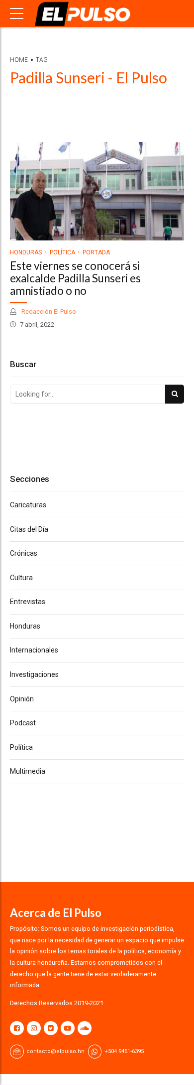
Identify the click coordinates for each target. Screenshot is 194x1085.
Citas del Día (29, 529)
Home (19, 59)
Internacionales (34, 650)
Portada (96, 252)
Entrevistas (27, 602)
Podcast (23, 723)
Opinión (22, 699)
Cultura (21, 578)
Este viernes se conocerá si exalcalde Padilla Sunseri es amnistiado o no (75, 278)
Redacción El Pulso (48, 311)
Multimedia (27, 771)
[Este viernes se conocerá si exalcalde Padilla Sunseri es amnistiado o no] (97, 191)
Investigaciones (34, 674)
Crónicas (23, 553)
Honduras (26, 252)
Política (62, 252)
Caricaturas (28, 505)
